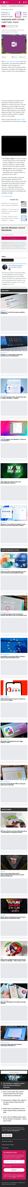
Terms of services (19, 242)
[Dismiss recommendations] (26, 9)
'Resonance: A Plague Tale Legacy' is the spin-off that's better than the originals (15, 1102)
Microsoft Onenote (7, 260)
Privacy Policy (19, 1175)
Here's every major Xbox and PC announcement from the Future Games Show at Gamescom (13, 1093)
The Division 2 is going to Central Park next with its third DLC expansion (13, 1085)
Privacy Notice (21, 243)
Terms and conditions (7, 1141)
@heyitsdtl (11, 284)
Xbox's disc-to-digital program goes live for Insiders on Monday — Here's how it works (15, 1119)
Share (5, 57)
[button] (26, 2)
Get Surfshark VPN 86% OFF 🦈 (17, 6)
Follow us (16, 57)
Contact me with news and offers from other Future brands (14, 1166)
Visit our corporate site (13, 1130)
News (3, 26)
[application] (14, 145)
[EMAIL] (10, 269)
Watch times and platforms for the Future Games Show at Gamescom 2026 (14, 1110)
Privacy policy (5, 1148)
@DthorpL (19, 282)
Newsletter (23, 57)
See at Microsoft (6, 196)
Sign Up (14, 1170)
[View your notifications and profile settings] (19, 2)
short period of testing (13, 61)
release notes (20, 119)
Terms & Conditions (12, 1176)
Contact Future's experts (8, 1144)
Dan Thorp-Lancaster (13, 25)
